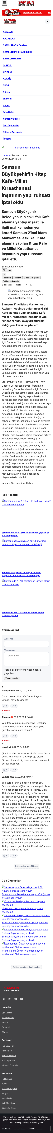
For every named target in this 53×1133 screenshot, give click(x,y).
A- (27, 285)
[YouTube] (21, 999)
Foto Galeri (7, 1051)
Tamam (31, 1128)
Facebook (7, 278)
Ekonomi (6, 1027)
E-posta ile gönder (31, 278)
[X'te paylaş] (4, 270)
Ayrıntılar (6, 1128)
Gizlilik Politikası (9, 1108)
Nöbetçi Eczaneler (10, 1065)
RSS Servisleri (8, 1046)
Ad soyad (8, 639)
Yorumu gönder (11, 678)
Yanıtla (7, 710)
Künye (5, 1084)
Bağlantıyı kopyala (11, 281)
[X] (4, 999)
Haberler (6, 155)
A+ (31, 285)
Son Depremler (8, 1060)
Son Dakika (7, 1013)
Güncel (5, 1022)
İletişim (5, 1093)
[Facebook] (16, 999)
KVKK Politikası (8, 1103)
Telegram (17, 278)
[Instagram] (10, 999)
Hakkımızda (7, 1079)
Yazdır (18, 285)
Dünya (5, 1032)
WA (9, 271)
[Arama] (48, 3)
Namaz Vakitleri (9, 1055)
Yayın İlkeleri (7, 1098)
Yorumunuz (9, 650)
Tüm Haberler (8, 1017)
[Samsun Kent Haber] (26, 3)
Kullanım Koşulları (9, 1088)
